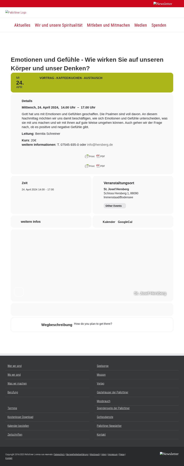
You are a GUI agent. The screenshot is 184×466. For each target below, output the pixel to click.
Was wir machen (17, 383)
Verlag (100, 383)
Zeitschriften (15, 434)
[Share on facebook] (83, 309)
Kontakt (101, 434)
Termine (12, 408)
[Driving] (124, 324)
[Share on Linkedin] (100, 309)
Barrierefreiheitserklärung (77, 454)
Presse (122, 454)
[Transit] (131, 324)
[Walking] (138, 324)
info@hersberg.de (100, 144)
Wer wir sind (15, 366)
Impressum (113, 454)
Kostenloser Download (20, 417)
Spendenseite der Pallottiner (113, 408)
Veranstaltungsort (119, 183)
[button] (172, 25)
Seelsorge (103, 366)
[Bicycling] (145, 324)
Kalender (109, 221)
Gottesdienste (105, 417)
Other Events (113, 205)
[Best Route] (117, 324)
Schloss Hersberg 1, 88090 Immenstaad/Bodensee (121, 195)
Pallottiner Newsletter (109, 425)
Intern (103, 454)
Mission (101, 374)
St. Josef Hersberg (116, 189)
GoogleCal (125, 221)
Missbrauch (103, 401)
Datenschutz (59, 454)
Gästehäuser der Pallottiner (112, 392)
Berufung (13, 392)
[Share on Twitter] (92, 309)
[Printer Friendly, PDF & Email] (95, 156)
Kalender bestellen (18, 425)
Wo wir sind (14, 374)
